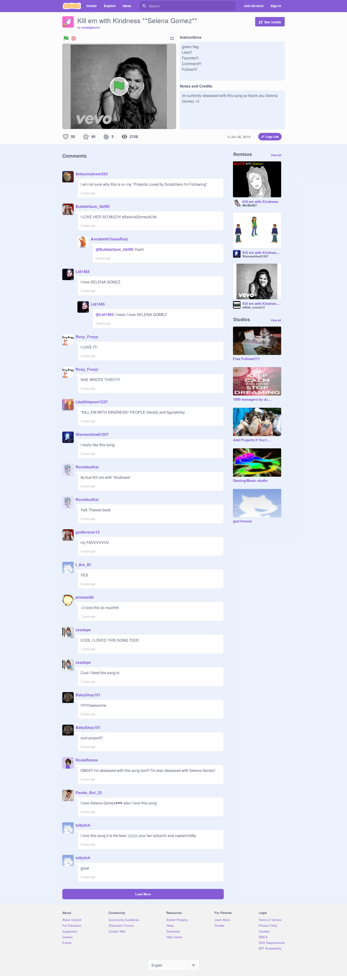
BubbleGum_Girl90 (93, 206)
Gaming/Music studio (250, 481)
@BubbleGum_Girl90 (114, 249)
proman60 (85, 597)
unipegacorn (90, 27)
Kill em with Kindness (260, 202)
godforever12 (88, 532)
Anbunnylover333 (92, 174)
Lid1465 (83, 271)
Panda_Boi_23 (89, 792)
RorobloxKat (87, 467)
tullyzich (83, 825)
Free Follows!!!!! (246, 359)
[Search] (144, 6)
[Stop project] (73, 38)
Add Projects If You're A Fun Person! (252, 440)
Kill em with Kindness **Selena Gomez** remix (261, 304)
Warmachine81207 (92, 434)
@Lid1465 (105, 314)
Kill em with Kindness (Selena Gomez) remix (261, 253)
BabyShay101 (88, 695)
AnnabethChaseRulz (109, 239)
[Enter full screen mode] (172, 38)
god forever (242, 521)
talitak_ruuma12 (253, 307)
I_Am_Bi (83, 564)
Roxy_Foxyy (87, 336)
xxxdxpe (83, 629)
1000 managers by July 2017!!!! (252, 399)
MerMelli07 (249, 205)
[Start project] (66, 38)
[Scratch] (71, 6)
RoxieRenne (87, 760)
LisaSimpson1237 (92, 401)
